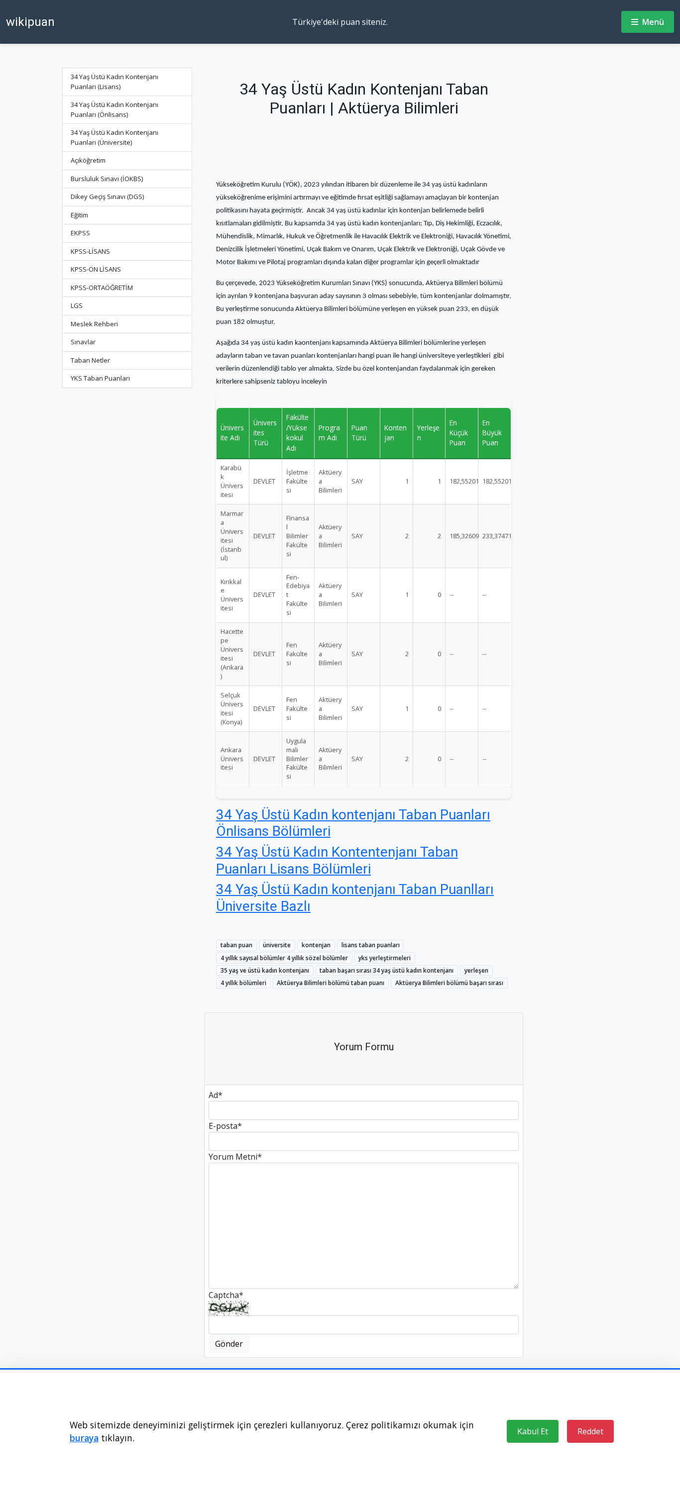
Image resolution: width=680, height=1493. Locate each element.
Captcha (226, 1295)
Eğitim (79, 214)
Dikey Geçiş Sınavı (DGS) (107, 196)
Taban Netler (90, 360)
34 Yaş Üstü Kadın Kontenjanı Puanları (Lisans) (114, 81)
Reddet (590, 1431)
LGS (77, 305)
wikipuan (30, 22)
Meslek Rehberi (94, 323)
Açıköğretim (88, 160)
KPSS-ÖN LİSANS (96, 269)
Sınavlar (83, 341)
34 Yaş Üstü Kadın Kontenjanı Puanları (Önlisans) (114, 109)
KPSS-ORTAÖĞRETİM (102, 287)
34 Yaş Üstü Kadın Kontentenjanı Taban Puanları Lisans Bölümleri (337, 860)
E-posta (225, 1125)
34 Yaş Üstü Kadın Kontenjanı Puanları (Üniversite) (114, 137)
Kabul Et (532, 1431)
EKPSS (80, 232)
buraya (84, 1438)
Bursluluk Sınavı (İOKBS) (107, 178)
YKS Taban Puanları (100, 378)
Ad (216, 1095)
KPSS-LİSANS (90, 251)
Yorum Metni (235, 1156)
